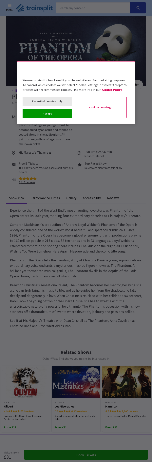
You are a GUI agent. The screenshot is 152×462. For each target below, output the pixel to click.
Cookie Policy (112, 90)
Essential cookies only (47, 101)
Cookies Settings (100, 107)
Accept (47, 113)
